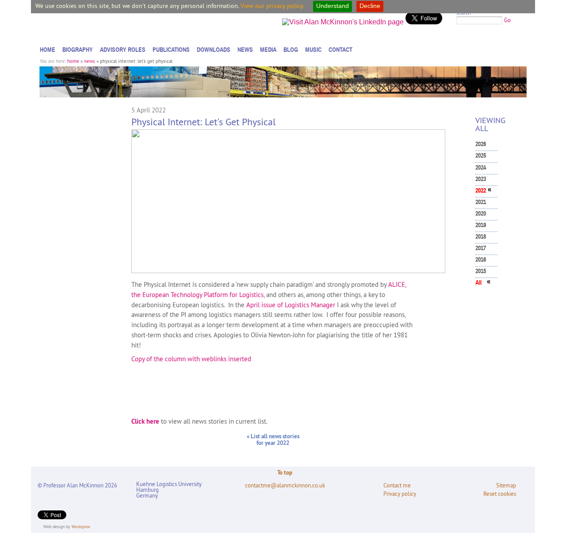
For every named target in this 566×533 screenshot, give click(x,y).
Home (47, 50)
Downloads (213, 50)
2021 (480, 202)
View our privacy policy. (272, 6)
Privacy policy (399, 494)
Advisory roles (122, 50)
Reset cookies (499, 494)
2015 (480, 271)
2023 (480, 179)
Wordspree (81, 526)
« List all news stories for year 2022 (273, 440)
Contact (340, 50)
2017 (480, 248)
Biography (77, 50)
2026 (480, 144)
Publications (171, 50)
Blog (290, 50)
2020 (480, 213)
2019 (480, 225)
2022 (480, 190)
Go (507, 19)
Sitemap (506, 485)
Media (268, 50)
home (73, 61)
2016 (480, 259)
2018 (480, 236)
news (89, 61)
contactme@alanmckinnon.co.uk (285, 485)
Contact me (397, 485)
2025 (480, 155)
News (245, 50)
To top (284, 472)
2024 (480, 167)
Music (313, 50)
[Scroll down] (550, 508)
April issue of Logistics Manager (290, 305)
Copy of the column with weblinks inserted (191, 359)
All (478, 282)
